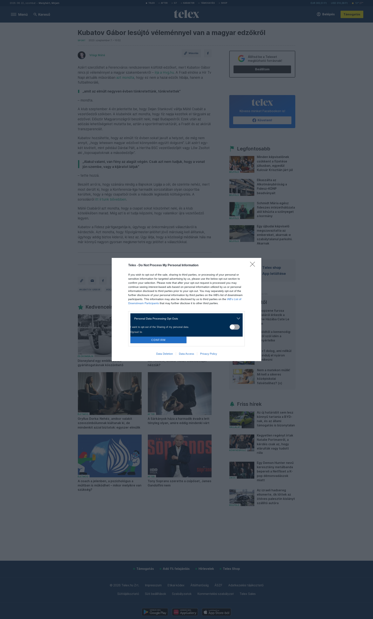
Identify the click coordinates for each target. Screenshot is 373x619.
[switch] (235, 327)
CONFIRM (158, 340)
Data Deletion (164, 353)
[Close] (253, 265)
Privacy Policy (208, 353)
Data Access (186, 353)
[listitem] (185, 318)
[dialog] (186, 309)
